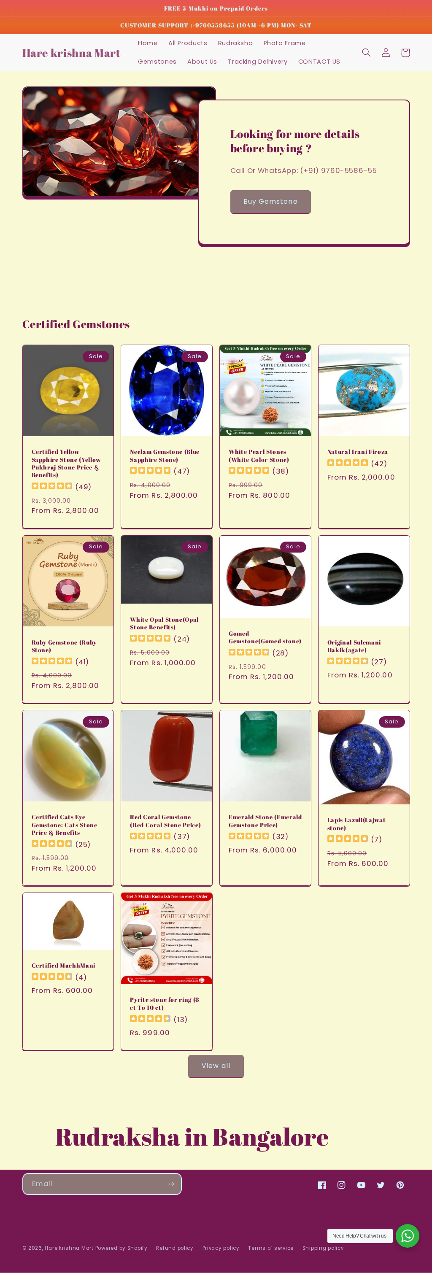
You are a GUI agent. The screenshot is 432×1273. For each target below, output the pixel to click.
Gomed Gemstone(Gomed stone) (265, 637)
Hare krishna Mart (69, 1248)
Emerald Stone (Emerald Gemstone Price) (265, 820)
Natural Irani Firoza (357, 452)
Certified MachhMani (64, 965)
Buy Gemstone (270, 201)
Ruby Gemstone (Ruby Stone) (64, 646)
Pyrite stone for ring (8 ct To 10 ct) (165, 1003)
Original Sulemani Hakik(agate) (354, 646)
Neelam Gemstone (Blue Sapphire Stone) (165, 455)
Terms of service (271, 1248)
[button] (366, 52)
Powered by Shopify (121, 1248)
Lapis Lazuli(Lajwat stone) (356, 823)
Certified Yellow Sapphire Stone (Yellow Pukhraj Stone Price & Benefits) (67, 463)
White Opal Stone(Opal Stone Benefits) (164, 623)
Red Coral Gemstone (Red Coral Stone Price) (165, 820)
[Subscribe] (171, 1184)
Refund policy (175, 1248)
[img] (52, 487)
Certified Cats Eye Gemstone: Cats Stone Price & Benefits (64, 824)
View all (216, 1066)
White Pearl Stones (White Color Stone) (259, 455)
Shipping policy (323, 1248)
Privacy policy (221, 1248)
